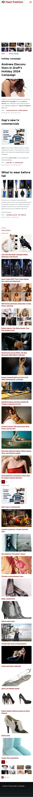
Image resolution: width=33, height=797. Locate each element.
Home (3, 53)
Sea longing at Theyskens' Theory (13, 554)
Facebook (21, 786)
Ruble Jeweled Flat (8, 599)
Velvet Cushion (5, 230)
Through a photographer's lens (12, 576)
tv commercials (18, 162)
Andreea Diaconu (11, 110)
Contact (5, 786)
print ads (9, 162)
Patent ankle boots (8, 621)
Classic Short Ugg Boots (9, 758)
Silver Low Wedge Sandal (10, 688)
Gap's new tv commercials (10, 507)
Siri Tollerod (22, 215)
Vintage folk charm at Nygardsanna (13, 644)
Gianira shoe (5, 735)
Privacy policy (13, 786)
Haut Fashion (14, 2)
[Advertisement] (16, 21)
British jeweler (23, 110)
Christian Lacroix (11, 215)
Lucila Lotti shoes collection (11, 666)
